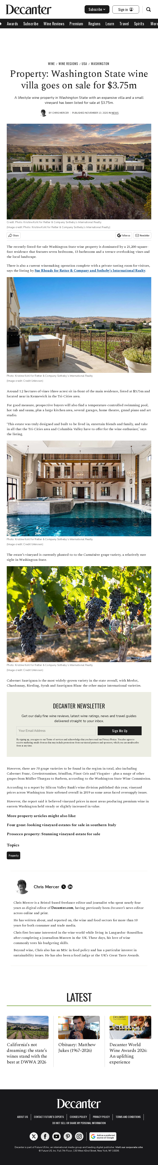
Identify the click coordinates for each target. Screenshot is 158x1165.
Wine (51, 63)
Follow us (126, 235)
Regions (94, 23)
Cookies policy (78, 1117)
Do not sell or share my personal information (79, 1123)
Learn (110, 23)
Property (13, 855)
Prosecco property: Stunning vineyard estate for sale (53, 834)
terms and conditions (128, 1117)
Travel (124, 23)
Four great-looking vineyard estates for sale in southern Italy (61, 825)
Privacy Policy (101, 1117)
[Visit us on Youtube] (56, 1136)
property (25, 816)
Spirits (139, 23)
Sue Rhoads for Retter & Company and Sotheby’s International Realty (90, 270)
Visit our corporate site (129, 1147)
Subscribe (95, 9)
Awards (12, 23)
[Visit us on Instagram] (79, 1136)
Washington (100, 63)
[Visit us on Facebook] (45, 1136)
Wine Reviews (54, 23)
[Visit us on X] (33, 1136)
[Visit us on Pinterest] (68, 1136)
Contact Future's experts (49, 1117)
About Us (22, 1117)
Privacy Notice (109, 739)
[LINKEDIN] (71, 886)
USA (84, 63)
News (115, 112)
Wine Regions (68, 63)
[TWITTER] (64, 886)
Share (16, 235)
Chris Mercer (60, 112)
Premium (76, 23)
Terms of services (55, 739)
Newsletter (145, 235)
